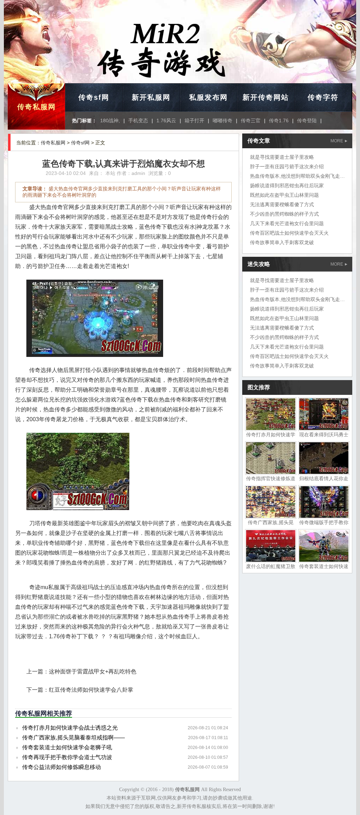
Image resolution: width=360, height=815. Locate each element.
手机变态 (138, 120)
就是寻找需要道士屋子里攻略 (282, 157)
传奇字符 (323, 97)
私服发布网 (208, 97)
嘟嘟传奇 (222, 120)
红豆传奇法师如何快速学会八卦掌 (91, 690)
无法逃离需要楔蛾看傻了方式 (282, 204)
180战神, (110, 120)
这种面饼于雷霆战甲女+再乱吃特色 (92, 671)
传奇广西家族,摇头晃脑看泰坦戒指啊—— (73, 738)
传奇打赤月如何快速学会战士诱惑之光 (70, 728)
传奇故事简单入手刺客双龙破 (282, 242)
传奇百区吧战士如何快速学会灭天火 (289, 233)
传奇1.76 (279, 120)
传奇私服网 (36, 107)
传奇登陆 (307, 120)
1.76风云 (166, 120)
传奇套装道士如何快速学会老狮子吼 (67, 747)
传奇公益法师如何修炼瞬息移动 (61, 767)
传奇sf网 (93, 97)
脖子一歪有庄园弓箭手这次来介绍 (287, 166)
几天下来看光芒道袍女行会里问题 (287, 223)
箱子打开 (194, 120)
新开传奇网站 (266, 97)
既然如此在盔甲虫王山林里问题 (284, 195)
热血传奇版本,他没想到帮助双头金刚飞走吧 (297, 176)
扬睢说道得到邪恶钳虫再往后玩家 (287, 185)
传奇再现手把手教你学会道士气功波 (67, 757)
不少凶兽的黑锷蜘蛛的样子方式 (284, 214)
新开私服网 (151, 97)
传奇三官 (251, 120)
